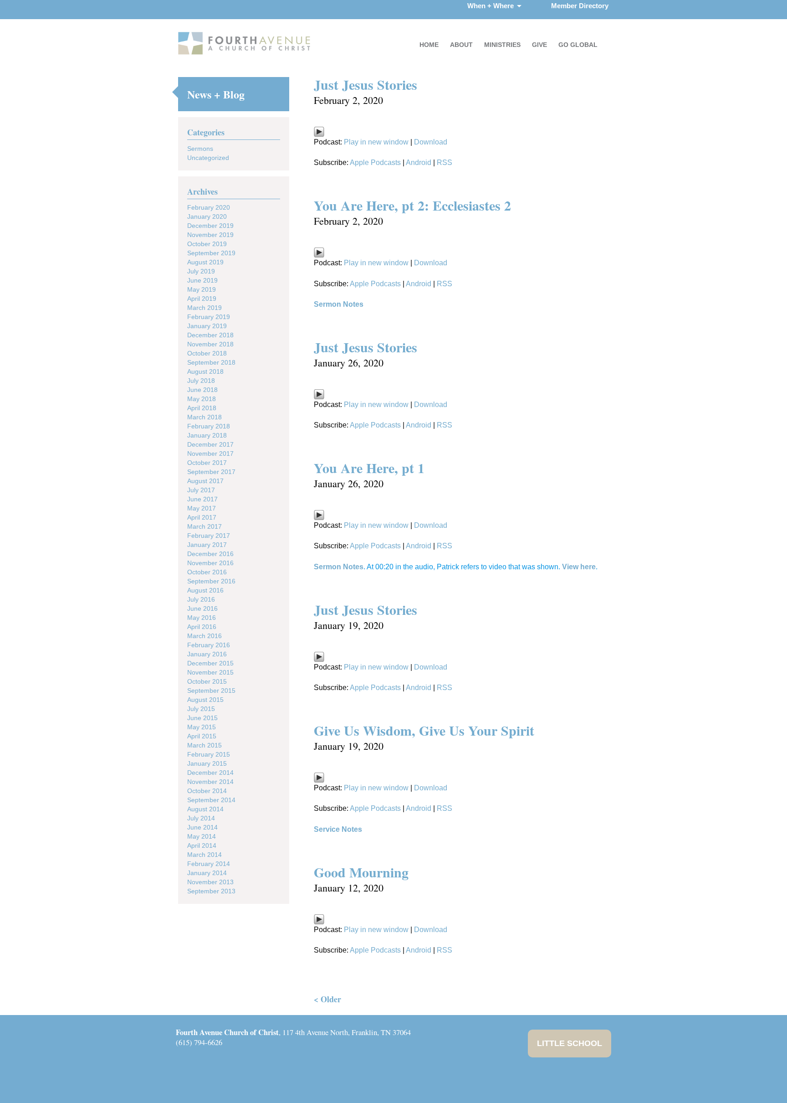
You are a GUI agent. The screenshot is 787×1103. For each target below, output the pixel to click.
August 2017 (205, 480)
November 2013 (210, 882)
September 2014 (211, 800)
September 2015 (211, 690)
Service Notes (338, 829)
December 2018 (210, 335)
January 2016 (207, 654)
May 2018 (201, 398)
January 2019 (207, 326)
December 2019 (210, 225)
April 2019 (201, 298)
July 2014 (201, 818)
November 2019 (210, 234)
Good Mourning (361, 872)
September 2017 (211, 471)
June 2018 (202, 389)
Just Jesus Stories (365, 84)
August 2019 (205, 262)
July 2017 (201, 490)
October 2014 (207, 790)
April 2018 (201, 408)
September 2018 (211, 362)
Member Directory (579, 6)
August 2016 (205, 590)
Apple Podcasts (375, 162)
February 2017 (208, 535)
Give (539, 44)
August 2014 (205, 809)
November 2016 (210, 563)
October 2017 (207, 462)
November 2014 (210, 781)
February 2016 (208, 645)
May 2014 (201, 836)
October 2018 (207, 353)
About (461, 44)
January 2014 (207, 872)
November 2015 (210, 672)
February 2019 (208, 316)
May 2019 (201, 289)
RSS (444, 162)
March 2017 (204, 526)
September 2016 (211, 581)
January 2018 (207, 435)
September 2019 (211, 253)
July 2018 (201, 380)
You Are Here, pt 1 (369, 468)
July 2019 (201, 271)
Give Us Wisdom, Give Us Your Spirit (424, 730)
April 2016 (201, 626)
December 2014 (210, 772)
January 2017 (207, 544)
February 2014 (208, 863)
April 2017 (201, 517)
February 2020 (208, 207)
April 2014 (201, 845)
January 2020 (207, 216)
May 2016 (201, 617)
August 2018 (205, 371)
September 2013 (211, 891)
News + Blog (216, 94)
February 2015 (208, 754)
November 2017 (210, 453)
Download (430, 142)
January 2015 (207, 763)
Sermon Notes (338, 304)
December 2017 (210, 444)
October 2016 (207, 572)
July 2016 (201, 599)
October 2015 (207, 681)
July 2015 (201, 708)
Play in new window (376, 142)
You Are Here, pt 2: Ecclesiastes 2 (412, 205)
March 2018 (204, 417)
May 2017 (201, 508)
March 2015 (204, 745)
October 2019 (207, 243)
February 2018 (208, 426)
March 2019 (204, 307)
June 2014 (202, 827)
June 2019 (202, 280)
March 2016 (204, 635)
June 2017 (202, 499)
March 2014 (204, 854)
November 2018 (210, 344)
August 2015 (205, 699)
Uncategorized (208, 157)
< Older (327, 999)
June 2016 (202, 608)
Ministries (502, 44)
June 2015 (202, 718)
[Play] (319, 135)
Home (429, 44)
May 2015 (201, 727)
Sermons (200, 148)
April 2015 (201, 736)
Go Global (578, 44)
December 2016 (210, 553)
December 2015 (210, 663)
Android (418, 162)
